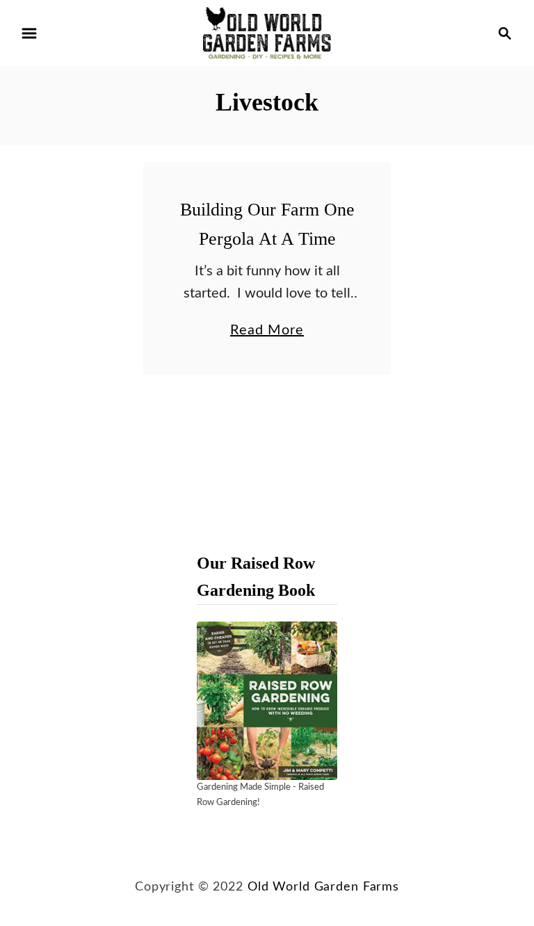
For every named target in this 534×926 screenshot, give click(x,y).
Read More (267, 332)
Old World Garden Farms (323, 887)
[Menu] (29, 33)
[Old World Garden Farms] (267, 33)
